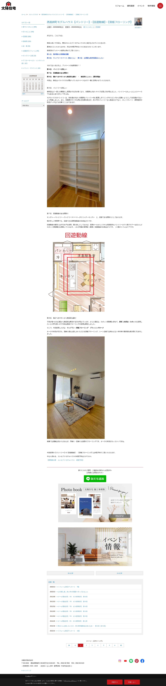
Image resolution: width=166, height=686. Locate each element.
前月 (23, 94)
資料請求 (130, 5)
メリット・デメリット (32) (31, 68)
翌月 (42, 94)
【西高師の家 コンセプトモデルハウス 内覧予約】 (65, 460)
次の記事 (119, 573)
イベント (141, 5)
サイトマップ (27, 670)
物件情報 (151, 5)
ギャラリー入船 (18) (29, 55)
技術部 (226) (27, 41)
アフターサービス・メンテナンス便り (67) (33, 62)
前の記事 (70, 573)
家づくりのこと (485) (30, 27)
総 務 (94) (26, 46)
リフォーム (119, 5)
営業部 (98, 27)
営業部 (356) (27, 36)
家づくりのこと (88, 27)
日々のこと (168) (28, 32)
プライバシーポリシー (70, 681)
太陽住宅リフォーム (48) (31, 51)
